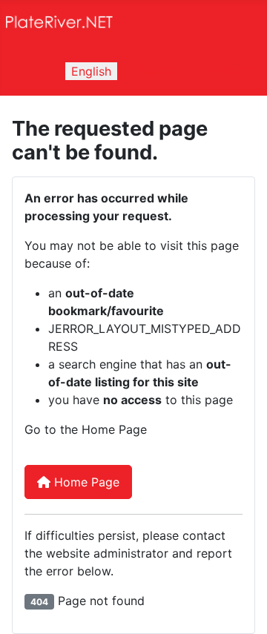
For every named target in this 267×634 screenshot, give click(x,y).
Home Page (84, 482)
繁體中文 (227, 71)
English (91, 71)
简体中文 (158, 71)
